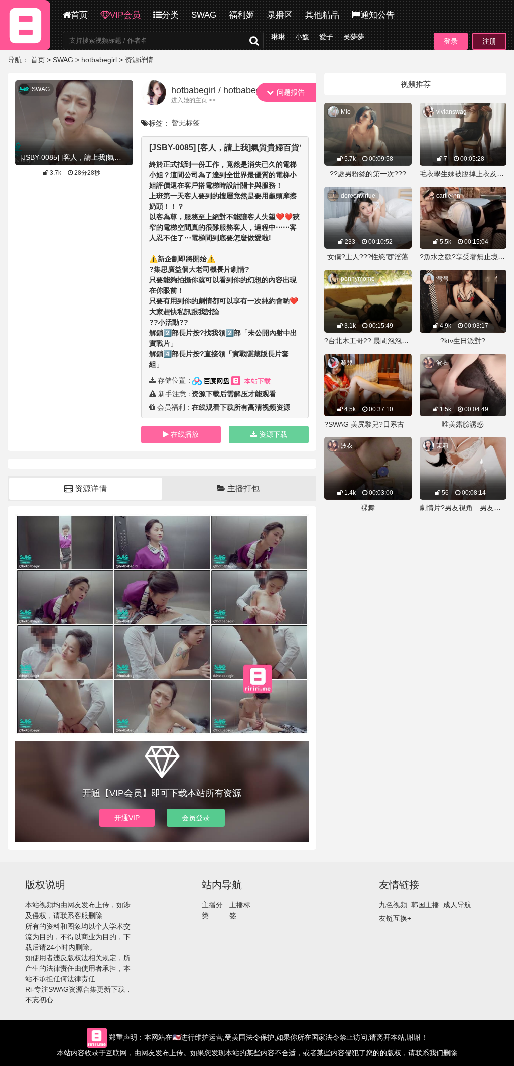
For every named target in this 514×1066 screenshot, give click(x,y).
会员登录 (196, 818)
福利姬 (241, 15)
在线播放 (185, 434)
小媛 (302, 37)
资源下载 (273, 434)
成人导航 (457, 905)
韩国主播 (425, 905)
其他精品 (322, 15)
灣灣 (442, 278)
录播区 (280, 15)
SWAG (203, 15)
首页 (79, 15)
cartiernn (448, 195)
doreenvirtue (358, 195)
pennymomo (358, 278)
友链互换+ (395, 918)
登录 (451, 41)
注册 (489, 41)
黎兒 (347, 362)
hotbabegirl (99, 60)
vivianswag (451, 111)
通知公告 (377, 15)
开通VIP (127, 818)
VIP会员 (125, 15)
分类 (170, 15)
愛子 (326, 37)
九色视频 (393, 905)
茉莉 (442, 445)
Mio (346, 111)
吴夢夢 (353, 37)
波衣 (442, 362)
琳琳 (278, 37)
